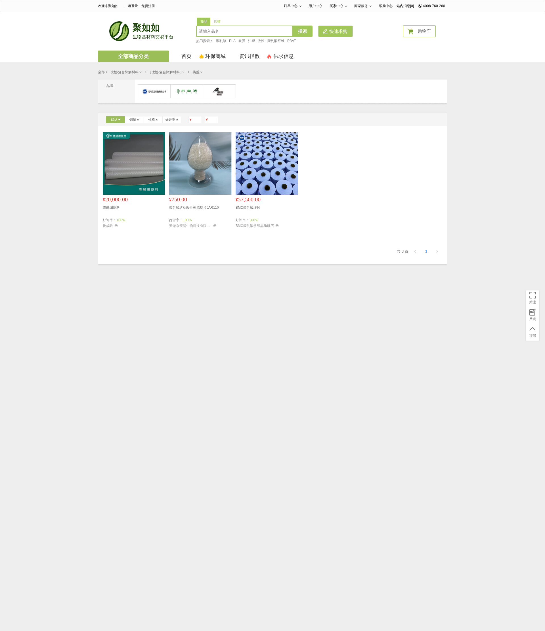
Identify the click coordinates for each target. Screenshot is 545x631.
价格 (151, 120)
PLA (232, 41)
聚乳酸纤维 (275, 41)
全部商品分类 (133, 56)
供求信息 (283, 56)
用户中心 (315, 6)
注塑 (251, 41)
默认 (114, 120)
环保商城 (215, 56)
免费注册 (148, 6)
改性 (261, 41)
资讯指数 (249, 56)
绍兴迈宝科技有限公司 (154, 91)
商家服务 (361, 6)
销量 (132, 120)
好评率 (170, 120)
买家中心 (336, 6)
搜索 (302, 31)
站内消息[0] (405, 6)
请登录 (133, 6)
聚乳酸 (221, 41)
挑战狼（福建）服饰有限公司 (219, 91)
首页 (186, 56)
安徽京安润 (187, 91)
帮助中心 (386, 6)
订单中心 (290, 6)
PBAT (291, 41)
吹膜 (241, 41)
